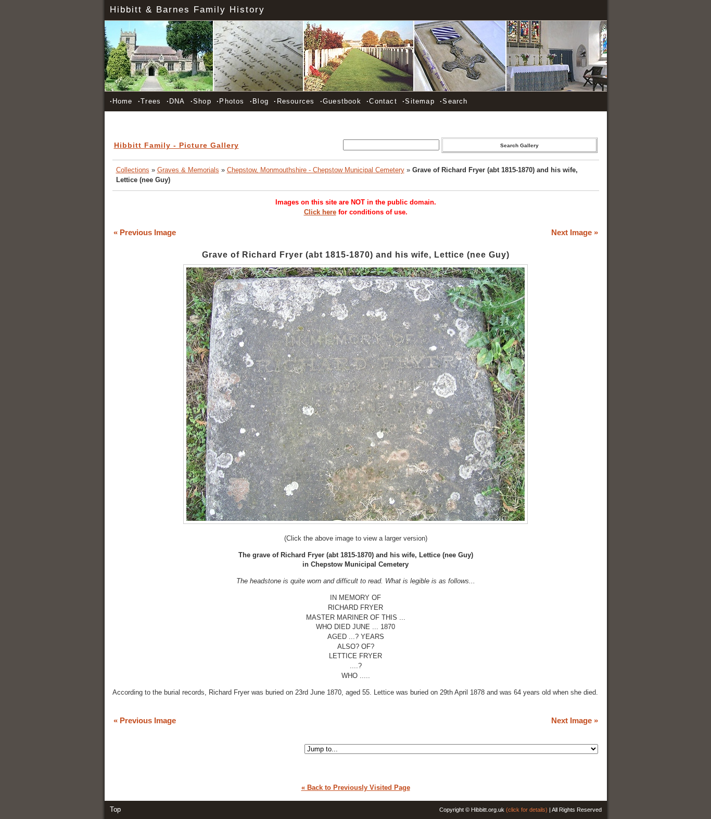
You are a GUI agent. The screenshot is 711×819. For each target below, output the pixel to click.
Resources (294, 101)
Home (121, 101)
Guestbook (340, 101)
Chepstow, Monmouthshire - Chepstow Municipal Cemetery (315, 170)
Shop (201, 101)
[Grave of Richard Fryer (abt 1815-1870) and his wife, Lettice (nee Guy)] (355, 522)
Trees (149, 101)
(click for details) (527, 810)
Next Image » (574, 232)
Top (115, 809)
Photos (230, 101)
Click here (320, 212)
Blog (259, 101)
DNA (176, 101)
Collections (132, 170)
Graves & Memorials (188, 170)
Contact (381, 101)
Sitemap (418, 101)
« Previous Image (144, 232)
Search (453, 101)
